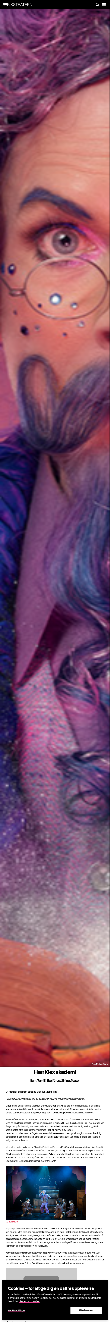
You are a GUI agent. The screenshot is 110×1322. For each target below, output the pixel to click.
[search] (97, 4)
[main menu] (104, 4)
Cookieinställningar (16, 1310)
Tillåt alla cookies (86, 1310)
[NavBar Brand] (17, 4)
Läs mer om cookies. (29, 1301)
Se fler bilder (12, 1221)
